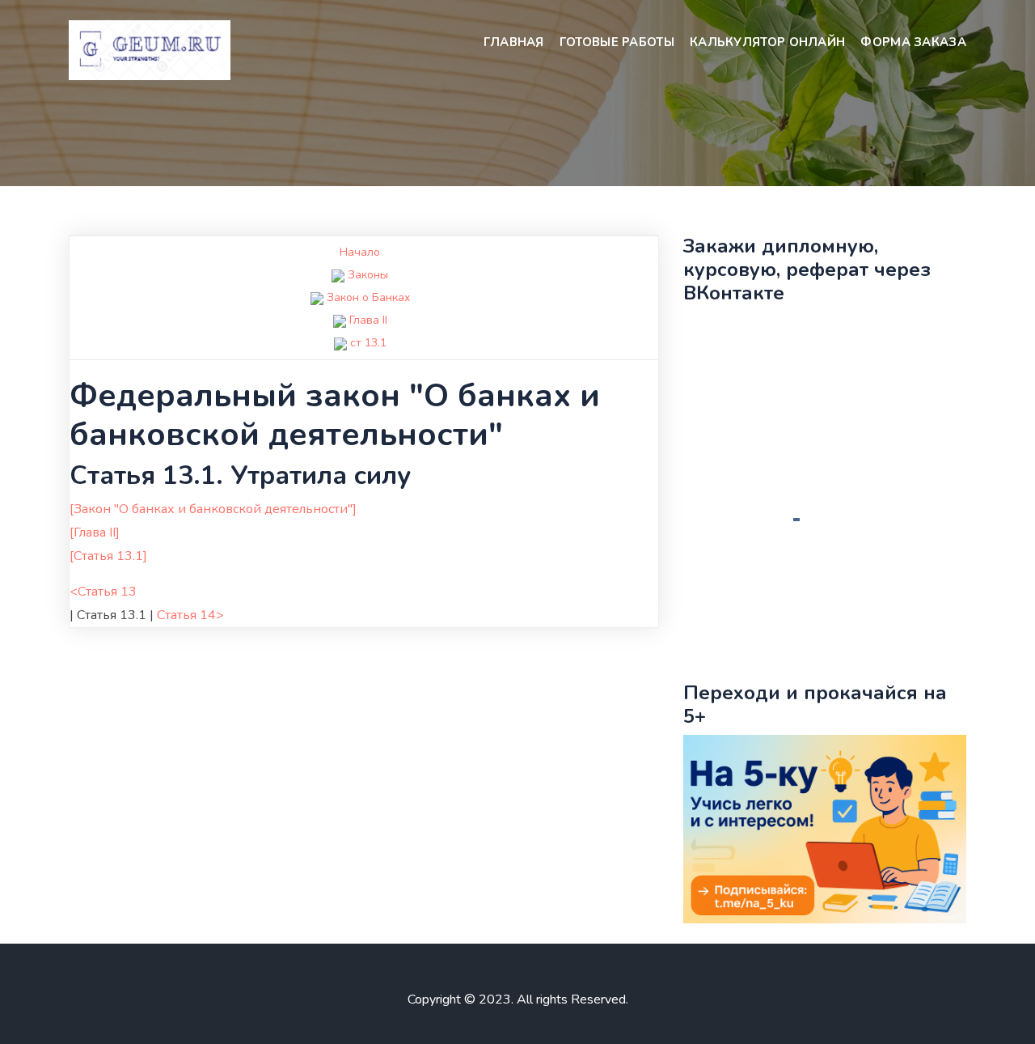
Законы (368, 274)
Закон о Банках (368, 297)
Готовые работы (617, 42)
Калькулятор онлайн (767, 42)
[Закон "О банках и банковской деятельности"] (213, 509)
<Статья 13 (103, 592)
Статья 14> (190, 615)
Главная (514, 42)
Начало (360, 252)
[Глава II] (95, 532)
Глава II (368, 320)
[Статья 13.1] (108, 556)
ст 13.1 (368, 342)
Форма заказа (913, 42)
